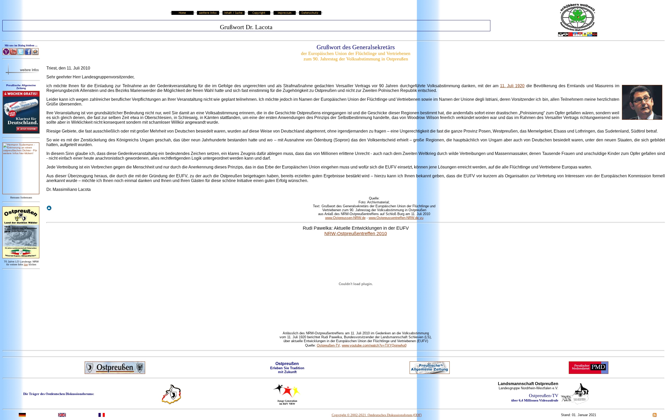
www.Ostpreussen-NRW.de (345, 218)
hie (26, 264)
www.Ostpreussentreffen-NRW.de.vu (396, 218)
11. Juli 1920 (512, 86)
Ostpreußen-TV (328, 345)
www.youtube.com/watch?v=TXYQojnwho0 (374, 345)
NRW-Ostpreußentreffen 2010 (355, 233)
